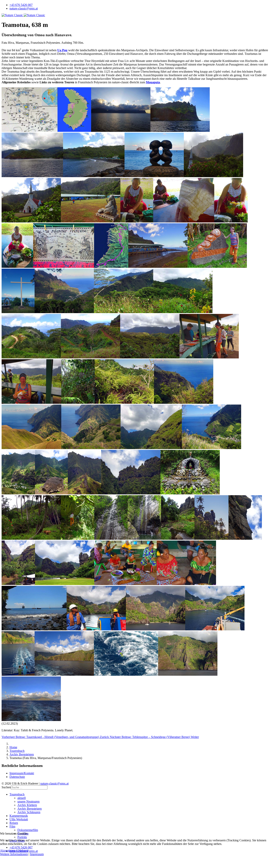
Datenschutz (17, 776)
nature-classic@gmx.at (23, 8)
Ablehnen (22, 850)
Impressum (37, 854)
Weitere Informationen (14, 854)
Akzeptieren (7, 850)
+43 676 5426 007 (21, 5)
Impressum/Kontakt (21, 773)
